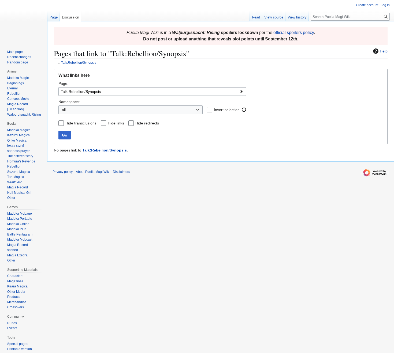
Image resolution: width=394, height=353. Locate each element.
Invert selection (227, 110)
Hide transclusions (80, 123)
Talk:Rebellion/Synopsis (78, 62)
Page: (63, 83)
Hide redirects (147, 123)
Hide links (116, 123)
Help (384, 51)
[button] (244, 109)
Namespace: (69, 102)
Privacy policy (63, 172)
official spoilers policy (293, 32)
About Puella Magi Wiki (93, 172)
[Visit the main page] (23, 21)
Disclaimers (121, 172)
